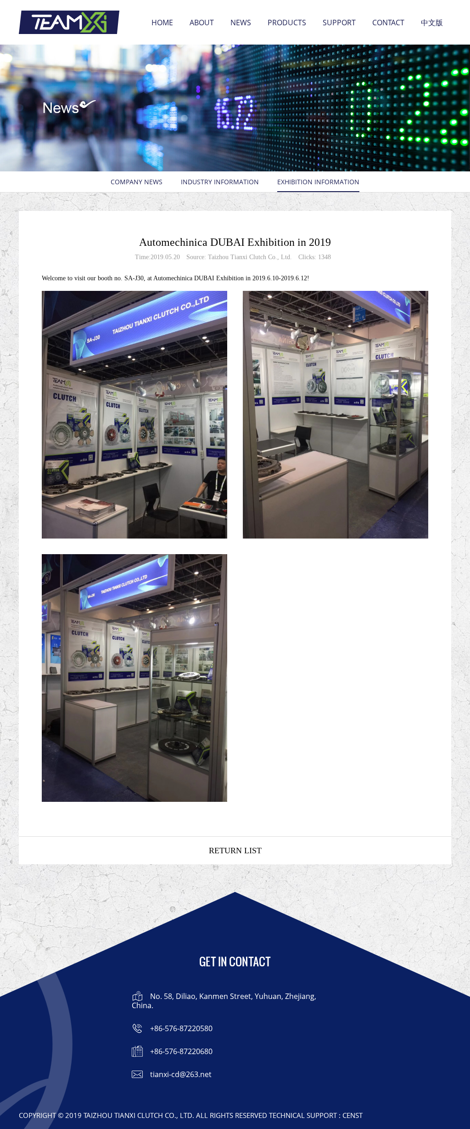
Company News (136, 181)
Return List (235, 850)
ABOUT (202, 22)
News (240, 22)
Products (287, 22)
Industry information (220, 181)
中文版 (432, 22)
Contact (388, 22)
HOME (162, 22)
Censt (352, 1115)
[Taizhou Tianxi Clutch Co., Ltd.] (69, 22)
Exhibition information (318, 181)
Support (339, 22)
